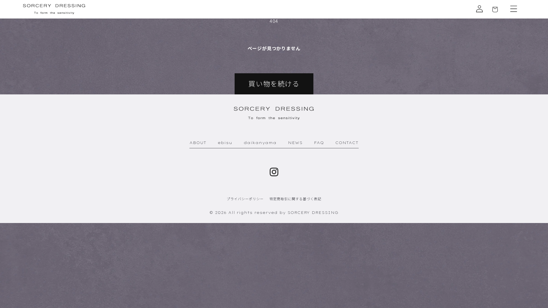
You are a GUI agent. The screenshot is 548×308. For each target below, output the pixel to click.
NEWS (295, 142)
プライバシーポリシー (245, 198)
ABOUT (198, 142)
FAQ (319, 142)
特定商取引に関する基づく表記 (295, 198)
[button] (513, 9)
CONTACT (347, 142)
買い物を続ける (273, 83)
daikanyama (260, 142)
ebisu (225, 142)
